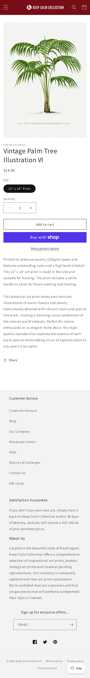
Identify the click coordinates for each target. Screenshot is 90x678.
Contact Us (17, 473)
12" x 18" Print (19, 189)
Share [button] (13, 360)
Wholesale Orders (22, 442)
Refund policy (54, 661)
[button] (6, 7)
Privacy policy (75, 661)
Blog (12, 421)
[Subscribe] (71, 624)
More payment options (45, 248)
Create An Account (23, 411)
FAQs (12, 452)
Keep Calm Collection (28, 661)
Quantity (9, 199)
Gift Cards (16, 483)
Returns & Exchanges (24, 462)
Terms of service (47, 668)
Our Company (19, 431)
